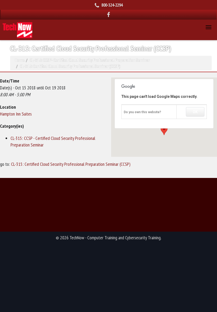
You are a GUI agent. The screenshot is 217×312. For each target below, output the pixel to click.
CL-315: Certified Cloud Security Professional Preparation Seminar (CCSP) (70, 164)
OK (195, 112)
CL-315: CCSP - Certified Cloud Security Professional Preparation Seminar (90, 60)
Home (20, 60)
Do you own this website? (142, 112)
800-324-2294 (112, 5)
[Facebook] (108, 14)
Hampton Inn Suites (16, 114)
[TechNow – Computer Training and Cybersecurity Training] (17, 29)
